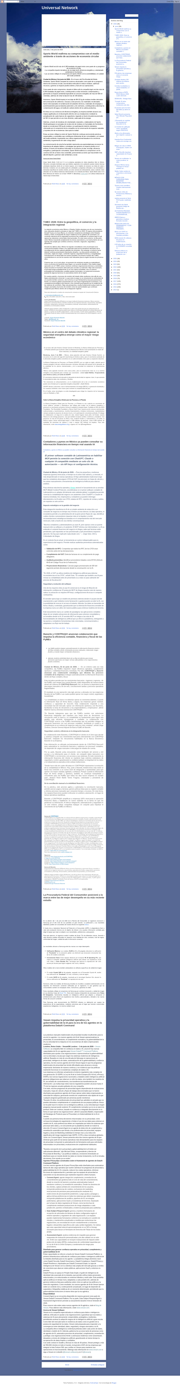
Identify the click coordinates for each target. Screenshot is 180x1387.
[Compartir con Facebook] (89, 184)
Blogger (114, 1383)
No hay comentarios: (73, 184)
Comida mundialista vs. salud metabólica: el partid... (122, 87)
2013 (115, 290)
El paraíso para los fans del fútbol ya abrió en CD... (122, 109)
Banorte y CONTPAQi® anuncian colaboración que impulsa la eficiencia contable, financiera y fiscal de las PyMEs (72, 637)
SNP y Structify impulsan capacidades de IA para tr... (123, 153)
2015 (115, 287)
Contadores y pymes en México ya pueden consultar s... (122, 49)
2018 (115, 278)
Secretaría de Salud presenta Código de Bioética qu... (122, 206)
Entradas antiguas (97, 1365)
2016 (115, 284)
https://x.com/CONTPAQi (53, 858)
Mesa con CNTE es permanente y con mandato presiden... (122, 233)
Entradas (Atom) (78, 1370)
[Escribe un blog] (85, 184)
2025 (115, 258)
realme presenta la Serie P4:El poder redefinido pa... (123, 200)
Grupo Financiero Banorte (57, 317)
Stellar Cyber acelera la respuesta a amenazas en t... (123, 173)
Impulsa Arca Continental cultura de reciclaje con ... (123, 141)
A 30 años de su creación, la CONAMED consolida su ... (123, 246)
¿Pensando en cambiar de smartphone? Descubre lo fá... (122, 122)
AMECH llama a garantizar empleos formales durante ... (122, 219)
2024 (115, 261)
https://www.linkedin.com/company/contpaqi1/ (63, 861)
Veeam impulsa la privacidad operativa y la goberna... (123, 68)
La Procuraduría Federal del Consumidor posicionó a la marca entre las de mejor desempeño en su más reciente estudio (73, 898)
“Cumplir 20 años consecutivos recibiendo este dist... (122, 103)
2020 (115, 273)
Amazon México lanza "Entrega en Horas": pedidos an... (122, 166)
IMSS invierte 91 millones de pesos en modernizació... (123, 239)
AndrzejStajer (94, 1383)
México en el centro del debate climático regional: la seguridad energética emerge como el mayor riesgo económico (71, 335)
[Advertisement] (73, 29)
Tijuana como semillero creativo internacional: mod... (123, 187)
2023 (115, 264)
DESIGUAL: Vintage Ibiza (123, 98)
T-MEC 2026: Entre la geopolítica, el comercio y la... (123, 37)
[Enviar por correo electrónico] (83, 184)
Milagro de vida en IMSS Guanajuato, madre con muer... (123, 147)
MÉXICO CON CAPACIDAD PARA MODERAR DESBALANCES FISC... (123, 180)
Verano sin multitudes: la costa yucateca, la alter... (123, 160)
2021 (115, 270)
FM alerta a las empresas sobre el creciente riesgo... (123, 75)
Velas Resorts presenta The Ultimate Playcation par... (123, 115)
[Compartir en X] (87, 184)
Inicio (67, 1365)
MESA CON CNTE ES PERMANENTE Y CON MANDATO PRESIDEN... (123, 226)
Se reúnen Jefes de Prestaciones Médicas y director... (123, 193)
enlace (87, 924)
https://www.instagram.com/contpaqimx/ (62, 862)
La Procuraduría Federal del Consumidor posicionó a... (123, 62)
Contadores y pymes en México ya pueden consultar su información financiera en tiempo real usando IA (73, 443)
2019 (115, 275)
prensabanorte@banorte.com (54, 295)
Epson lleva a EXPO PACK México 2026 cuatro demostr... (122, 94)
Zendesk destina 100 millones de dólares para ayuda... (122, 81)
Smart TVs (63, 993)
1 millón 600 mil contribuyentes (58, 850)
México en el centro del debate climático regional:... (122, 43)
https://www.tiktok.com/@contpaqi (58, 864)
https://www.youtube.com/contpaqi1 (60, 859)
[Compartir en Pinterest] (91, 184)
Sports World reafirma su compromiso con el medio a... (123, 30)
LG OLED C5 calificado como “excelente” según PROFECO (122, 128)
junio (117, 26)
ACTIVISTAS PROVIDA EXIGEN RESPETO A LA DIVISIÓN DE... (122, 212)
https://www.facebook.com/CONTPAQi (61, 856)
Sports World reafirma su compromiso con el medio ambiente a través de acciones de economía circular (71, 55)
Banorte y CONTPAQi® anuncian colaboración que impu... (123, 56)
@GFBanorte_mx (53, 319)
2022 (115, 267)
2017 (115, 281)
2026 (115, 24)
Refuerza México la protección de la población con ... (121, 252)
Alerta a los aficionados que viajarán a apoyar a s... (123, 135)
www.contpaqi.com (66, 852)
